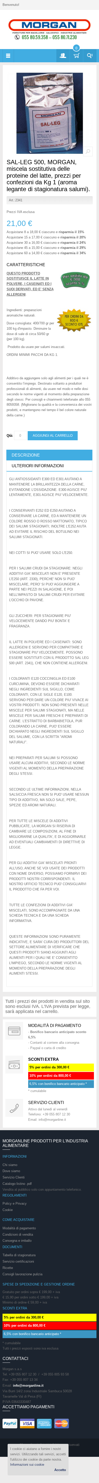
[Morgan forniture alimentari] (49, 29)
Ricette (8, 1268)
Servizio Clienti (14, 1177)
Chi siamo (10, 1165)
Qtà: (10, 435)
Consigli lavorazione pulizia (22, 1274)
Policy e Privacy (15, 1203)
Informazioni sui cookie (27, 1464)
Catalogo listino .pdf (17, 1184)
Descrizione (26, 455)
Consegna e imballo (17, 1241)
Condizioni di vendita (18, 1234)
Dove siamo (11, 1171)
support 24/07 (14, 1108)
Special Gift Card (14, 1031)
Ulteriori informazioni (38, 466)
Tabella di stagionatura (19, 1255)
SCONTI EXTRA (43, 1059)
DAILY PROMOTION (14, 1064)
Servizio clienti (46, 1102)
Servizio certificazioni (18, 1261)
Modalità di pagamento (54, 1025)
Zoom (88, 151)
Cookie (8, 1210)
